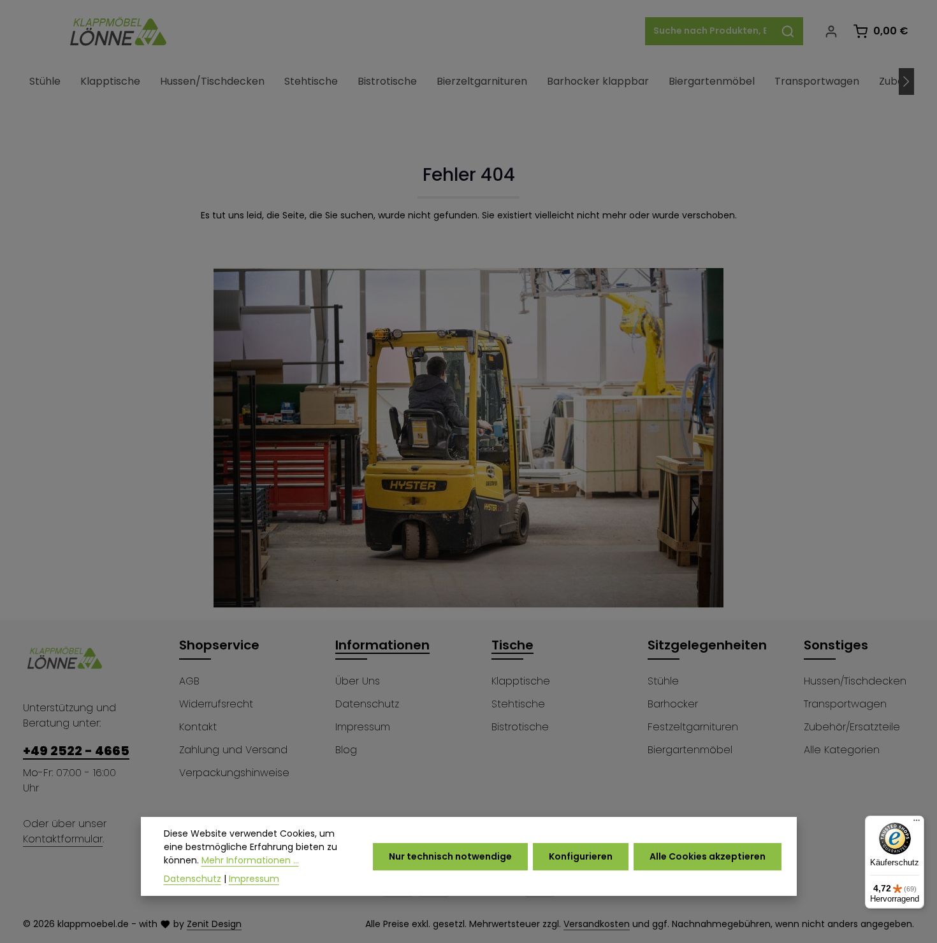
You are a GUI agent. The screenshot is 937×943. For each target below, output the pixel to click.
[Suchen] (788, 31)
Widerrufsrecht (216, 704)
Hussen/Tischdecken (855, 681)
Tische (512, 645)
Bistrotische (520, 727)
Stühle (663, 681)
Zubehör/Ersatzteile (852, 727)
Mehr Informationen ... (250, 860)
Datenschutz (367, 704)
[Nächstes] (906, 81)
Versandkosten (596, 924)
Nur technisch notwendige (450, 855)
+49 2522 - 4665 (76, 751)
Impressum (362, 727)
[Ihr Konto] (831, 31)
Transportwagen (845, 704)
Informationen (382, 645)
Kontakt (198, 727)
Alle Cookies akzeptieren (708, 855)
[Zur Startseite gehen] (118, 31)
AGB (189, 681)
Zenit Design (214, 924)
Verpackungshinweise (234, 772)
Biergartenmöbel (690, 749)
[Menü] (916, 823)
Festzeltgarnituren (693, 727)
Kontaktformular (63, 839)
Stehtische (518, 704)
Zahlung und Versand (233, 749)
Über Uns (357, 681)
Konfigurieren (581, 855)
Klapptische (520, 681)
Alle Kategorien (842, 749)
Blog (346, 749)
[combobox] (709, 31)
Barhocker (673, 704)
